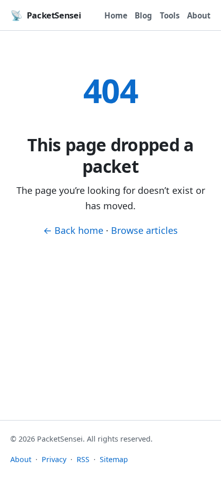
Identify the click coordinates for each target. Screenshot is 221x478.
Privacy (54, 459)
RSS (83, 459)
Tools (170, 15)
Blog (143, 15)
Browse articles (144, 230)
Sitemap (114, 459)
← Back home (73, 230)
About (199, 15)
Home (115, 15)
